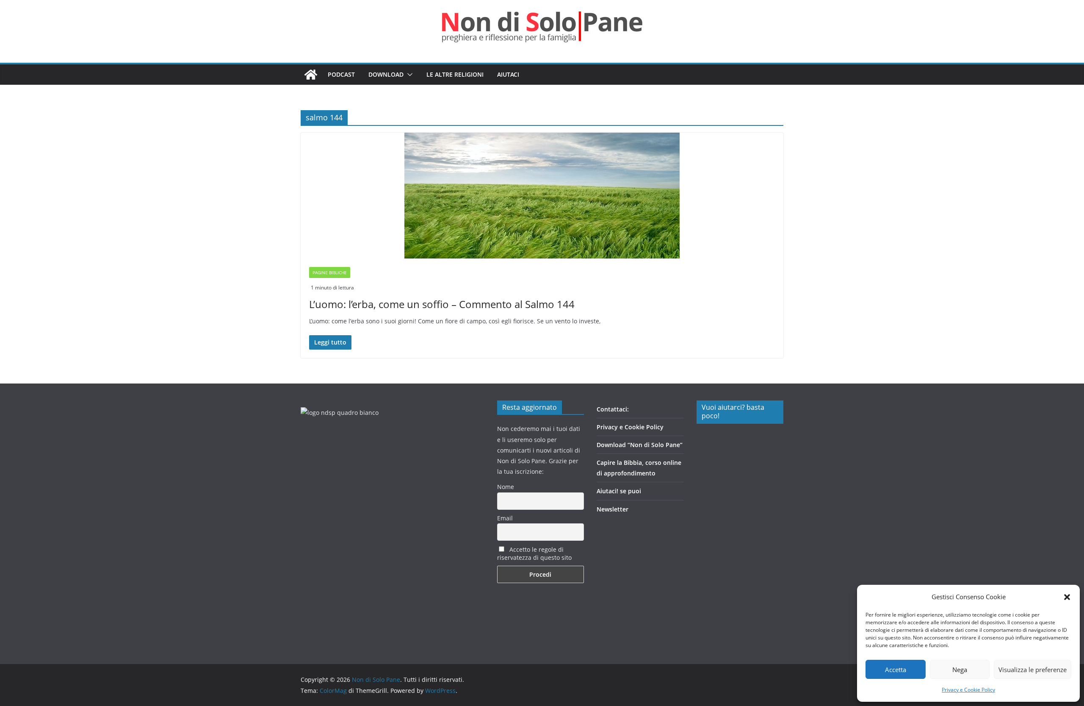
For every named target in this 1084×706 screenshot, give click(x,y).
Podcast (341, 74)
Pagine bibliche (329, 272)
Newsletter (612, 509)
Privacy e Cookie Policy (968, 689)
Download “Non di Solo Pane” (640, 445)
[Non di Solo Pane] (311, 74)
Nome (505, 487)
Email (505, 518)
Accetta (895, 669)
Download (386, 74)
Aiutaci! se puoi (619, 491)
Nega (959, 669)
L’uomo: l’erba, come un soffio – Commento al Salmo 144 (442, 304)
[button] (1067, 597)
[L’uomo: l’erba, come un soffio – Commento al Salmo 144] (542, 195)
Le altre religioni (455, 74)
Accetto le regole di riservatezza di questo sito (534, 553)
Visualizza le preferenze (1032, 669)
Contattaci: (613, 409)
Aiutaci (508, 74)
